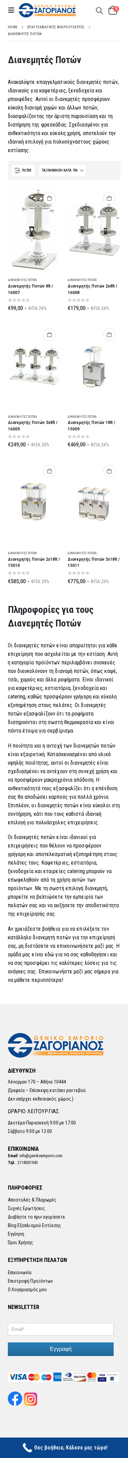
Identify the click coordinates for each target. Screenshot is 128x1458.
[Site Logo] (48, 10)
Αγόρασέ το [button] (49, 198)
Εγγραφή (61, 1349)
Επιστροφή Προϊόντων (30, 1281)
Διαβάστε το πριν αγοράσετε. (37, 1217)
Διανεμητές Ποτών (22, 280)
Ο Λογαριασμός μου (27, 1289)
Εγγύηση (16, 1234)
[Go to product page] (34, 229)
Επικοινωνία (20, 1272)
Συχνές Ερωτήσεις (26, 1208)
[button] (13, 10)
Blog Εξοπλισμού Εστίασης (34, 1225)
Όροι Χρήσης (20, 1242)
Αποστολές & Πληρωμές (32, 1200)
